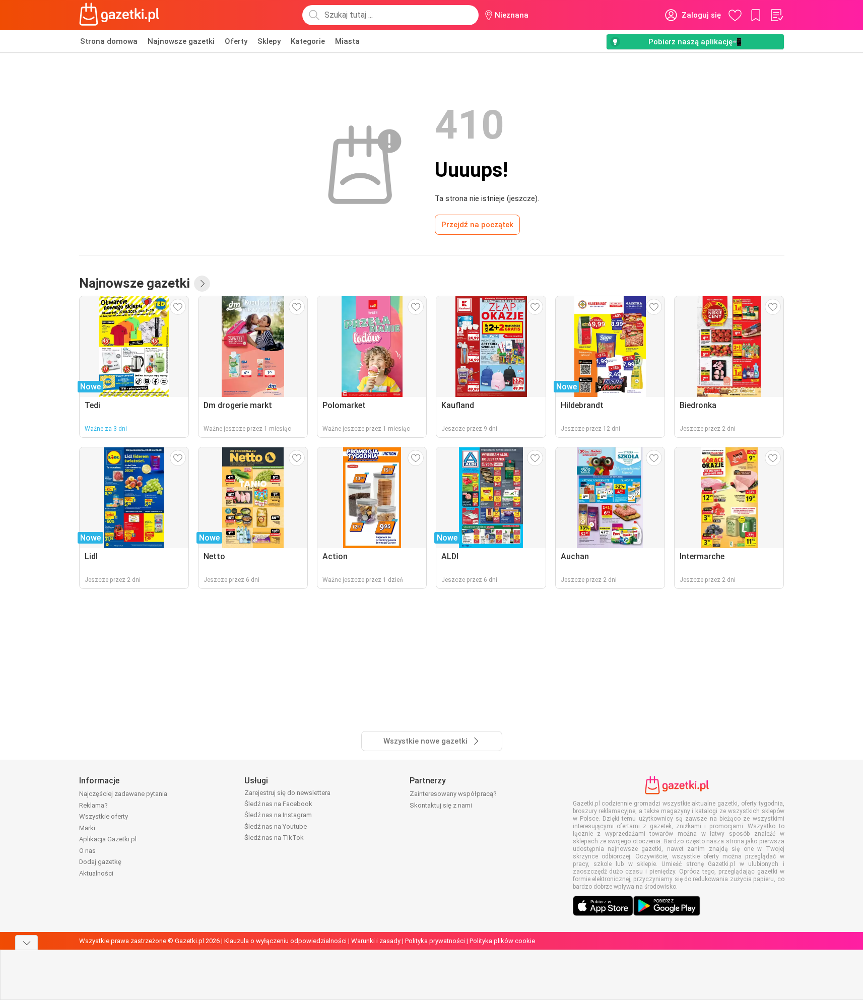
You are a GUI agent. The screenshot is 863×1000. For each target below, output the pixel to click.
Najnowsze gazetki (181, 41)
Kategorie (308, 41)
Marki (87, 828)
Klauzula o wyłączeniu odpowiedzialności (285, 941)
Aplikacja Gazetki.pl (108, 839)
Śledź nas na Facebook (278, 804)
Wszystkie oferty (103, 816)
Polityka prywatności (435, 941)
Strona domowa (109, 41)
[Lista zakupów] (776, 15)
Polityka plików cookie (502, 941)
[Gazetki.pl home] (121, 15)
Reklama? (93, 805)
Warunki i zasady (376, 941)
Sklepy (269, 41)
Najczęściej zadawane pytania (123, 793)
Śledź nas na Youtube (275, 826)
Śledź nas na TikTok (274, 837)
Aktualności (96, 873)
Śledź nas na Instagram (278, 815)
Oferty (236, 41)
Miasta (347, 41)
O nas (87, 850)
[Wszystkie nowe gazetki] (202, 284)
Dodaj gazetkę (100, 861)
